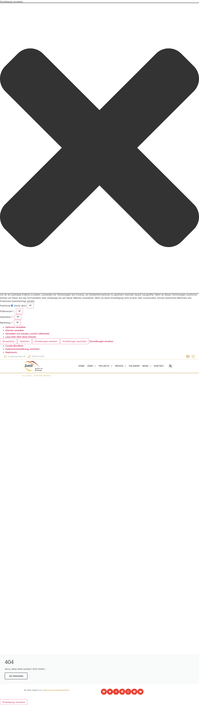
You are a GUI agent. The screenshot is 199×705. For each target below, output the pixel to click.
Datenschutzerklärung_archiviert (22, 349)
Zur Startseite (16, 676)
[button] (99, 148)
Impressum (11, 352)
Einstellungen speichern (75, 341)
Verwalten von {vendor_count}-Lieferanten (27, 333)
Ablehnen (24, 341)
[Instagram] (193, 356)
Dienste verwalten (14, 330)
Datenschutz (62, 690)
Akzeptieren (8, 341)
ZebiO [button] (90, 366)
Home (81, 366)
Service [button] (119, 366)
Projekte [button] (104, 366)
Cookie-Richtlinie (14, 345)
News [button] (145, 366)
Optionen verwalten (15, 327)
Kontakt (159, 366)
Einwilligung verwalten (13, 702)
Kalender (134, 366)
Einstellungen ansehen (46, 341)
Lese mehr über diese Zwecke (20, 336)
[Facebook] (188, 356)
